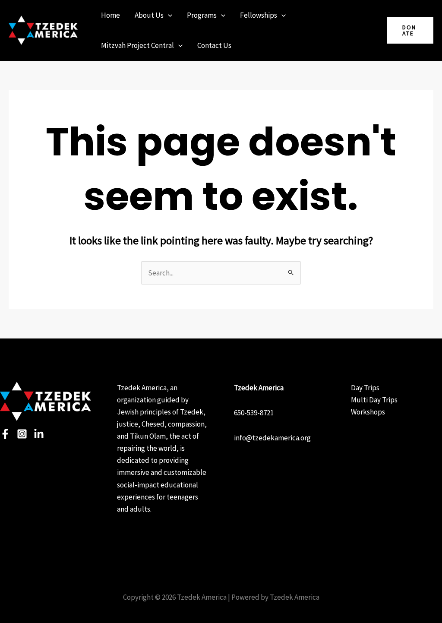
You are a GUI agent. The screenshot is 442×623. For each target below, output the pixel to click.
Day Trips (365, 387)
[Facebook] (5, 434)
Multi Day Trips (374, 400)
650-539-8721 (254, 412)
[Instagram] (22, 434)
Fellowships (258, 15)
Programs (202, 15)
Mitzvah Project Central (137, 45)
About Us (149, 15)
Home (110, 15)
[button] (168, 15)
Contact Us (214, 45)
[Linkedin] (39, 434)
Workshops (368, 412)
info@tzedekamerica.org (272, 438)
